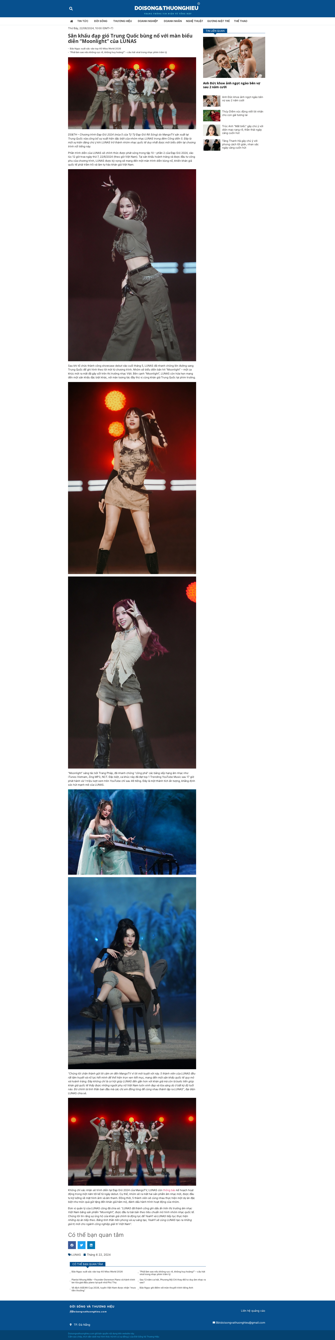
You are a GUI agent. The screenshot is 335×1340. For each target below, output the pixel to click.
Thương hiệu (122, 21)
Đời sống (100, 21)
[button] (71, 9)
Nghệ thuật (194, 21)
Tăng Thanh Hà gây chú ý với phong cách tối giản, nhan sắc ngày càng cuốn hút (240, 144)
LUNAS (76, 1254)
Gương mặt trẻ (218, 21)
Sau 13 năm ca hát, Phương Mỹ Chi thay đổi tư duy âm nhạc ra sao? (173, 1281)
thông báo (169, 1190)
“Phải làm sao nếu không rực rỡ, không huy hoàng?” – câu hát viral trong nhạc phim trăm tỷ (118, 52)
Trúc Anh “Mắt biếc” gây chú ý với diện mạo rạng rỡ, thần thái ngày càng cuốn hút (242, 129)
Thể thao (240, 21)
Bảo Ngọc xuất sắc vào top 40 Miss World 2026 (95, 48)
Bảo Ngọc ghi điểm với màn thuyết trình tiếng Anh (166, 1287)
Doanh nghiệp (148, 21)
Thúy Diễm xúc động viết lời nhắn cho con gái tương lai (242, 113)
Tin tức (82, 21)
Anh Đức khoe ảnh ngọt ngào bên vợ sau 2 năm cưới (231, 85)
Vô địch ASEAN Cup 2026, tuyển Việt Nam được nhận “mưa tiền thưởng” (104, 1289)
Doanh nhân (173, 21)
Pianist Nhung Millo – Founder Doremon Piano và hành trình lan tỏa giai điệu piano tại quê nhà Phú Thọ (103, 1281)
